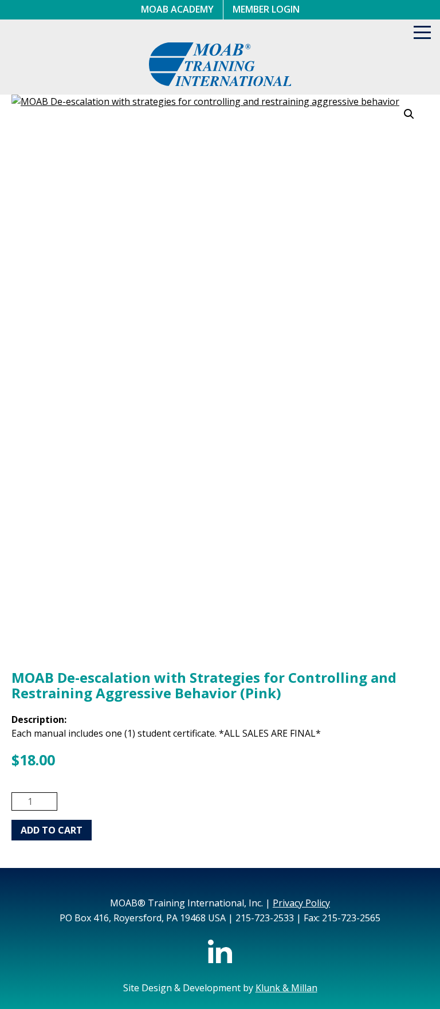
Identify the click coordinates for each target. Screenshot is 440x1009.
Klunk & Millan (286, 987)
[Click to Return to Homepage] (220, 82)
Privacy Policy (301, 903)
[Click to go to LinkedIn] (220, 959)
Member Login (266, 9)
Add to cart (51, 830)
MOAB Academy (177, 9)
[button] (409, 114)
